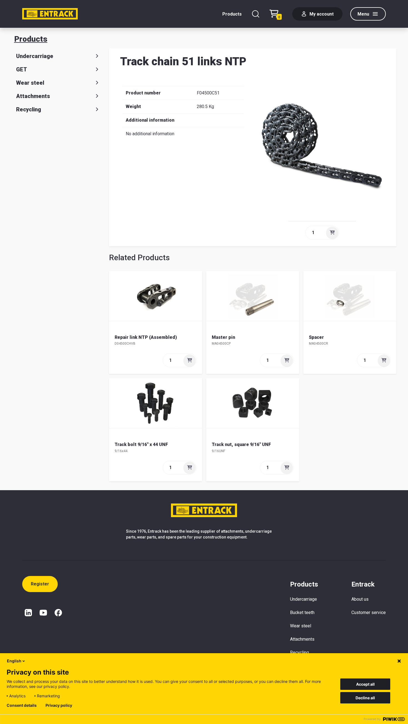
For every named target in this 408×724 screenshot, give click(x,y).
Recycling (28, 109)
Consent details (22, 705)
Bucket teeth (302, 612)
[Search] (256, 14)
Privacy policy (59, 705)
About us (360, 599)
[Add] (332, 233)
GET (21, 69)
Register (40, 584)
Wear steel (30, 82)
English (14, 660)
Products (232, 14)
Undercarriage (34, 56)
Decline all (365, 697)
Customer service (368, 612)
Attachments (33, 96)
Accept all (365, 684)
